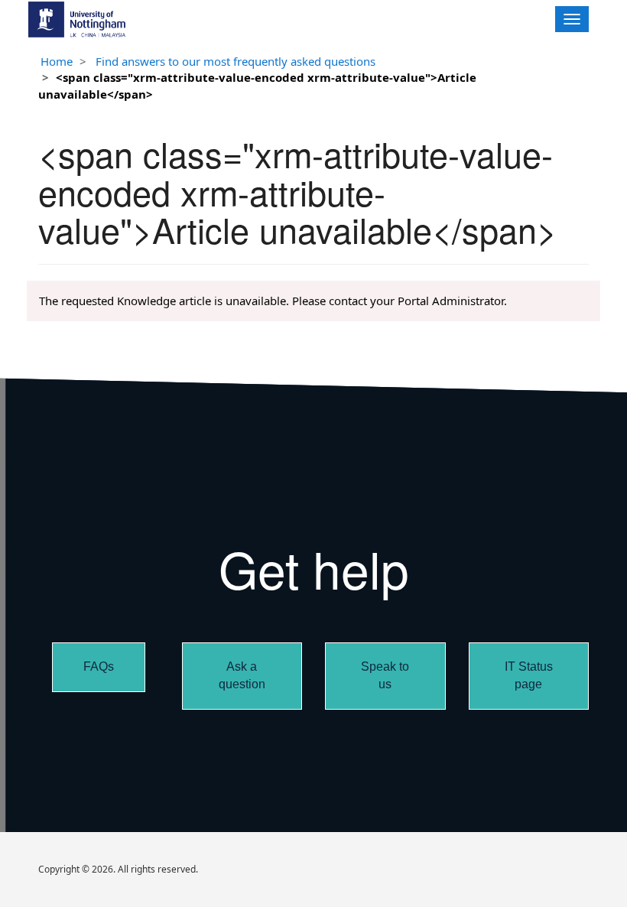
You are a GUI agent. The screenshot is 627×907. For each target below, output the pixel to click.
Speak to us (385, 675)
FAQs (98, 666)
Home (57, 61)
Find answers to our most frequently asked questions (235, 61)
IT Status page (529, 675)
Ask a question (242, 675)
